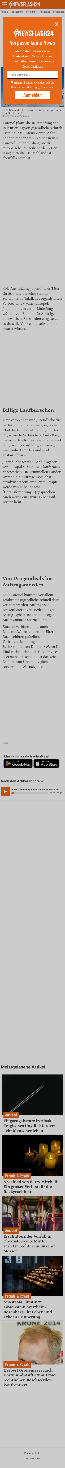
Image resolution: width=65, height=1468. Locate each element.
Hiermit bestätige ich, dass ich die (34, 82)
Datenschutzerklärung (24, 87)
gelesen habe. (46, 87)
